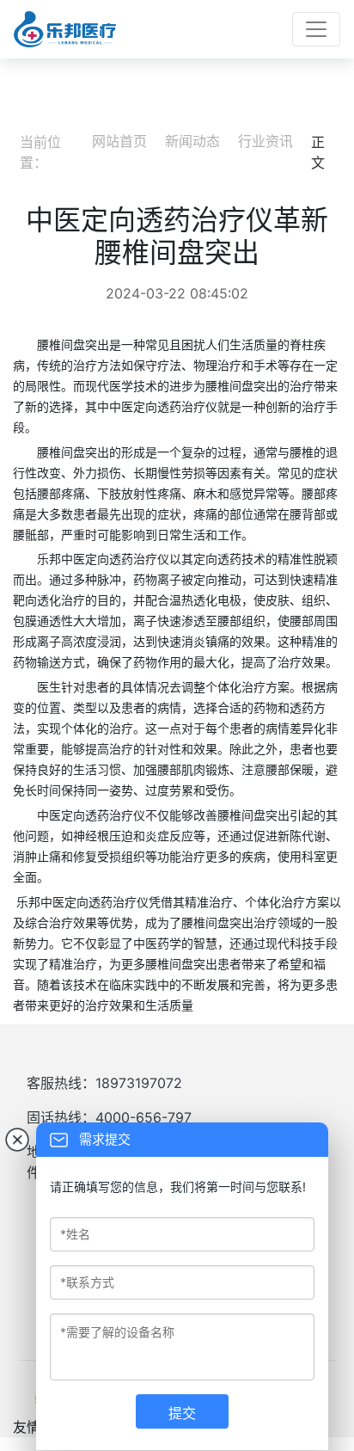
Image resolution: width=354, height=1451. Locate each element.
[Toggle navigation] (316, 29)
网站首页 (119, 141)
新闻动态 (192, 141)
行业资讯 (265, 141)
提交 (182, 1413)
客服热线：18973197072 (104, 1082)
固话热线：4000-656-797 (109, 1117)
